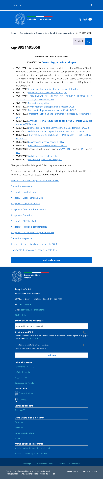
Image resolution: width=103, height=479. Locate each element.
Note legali (27, 463)
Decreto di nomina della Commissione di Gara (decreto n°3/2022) (58, 128)
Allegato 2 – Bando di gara (23, 192)
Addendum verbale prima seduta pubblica (47, 145)
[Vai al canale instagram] (84, 19)
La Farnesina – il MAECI (24, 366)
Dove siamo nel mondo (24, 382)
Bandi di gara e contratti (61, 32)
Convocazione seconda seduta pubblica (46, 142)
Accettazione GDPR (24, 332)
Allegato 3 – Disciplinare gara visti (27, 197)
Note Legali (34, 338)
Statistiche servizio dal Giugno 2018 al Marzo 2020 (35, 180)
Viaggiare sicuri (21, 377)
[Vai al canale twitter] (79, 19)
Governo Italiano (17, 5)
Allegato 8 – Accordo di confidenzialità (29, 226)
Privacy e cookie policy (44, 463)
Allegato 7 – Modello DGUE (23, 221)
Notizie (17, 438)
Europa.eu (22, 399)
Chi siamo (19, 421)
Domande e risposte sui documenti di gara (47, 92)
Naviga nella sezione (51, 260)
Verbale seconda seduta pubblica (43, 156)
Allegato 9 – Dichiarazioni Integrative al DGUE (32, 232)
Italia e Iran (19, 427)
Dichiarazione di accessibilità (69, 463)
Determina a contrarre (21, 186)
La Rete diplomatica (23, 372)
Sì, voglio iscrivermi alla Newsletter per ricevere (32, 344)
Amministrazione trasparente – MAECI (31, 453)
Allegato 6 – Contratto (21, 215)
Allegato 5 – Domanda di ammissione (28, 209)
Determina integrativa (38, 103)
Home (13, 32)
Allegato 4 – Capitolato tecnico (25, 203)
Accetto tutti (90, 471)
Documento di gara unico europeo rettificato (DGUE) (52, 110)
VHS (18, 152)
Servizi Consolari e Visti (24, 432)
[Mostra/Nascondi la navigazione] (5, 19)
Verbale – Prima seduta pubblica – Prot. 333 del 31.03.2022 (56, 131)
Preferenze (73, 471)
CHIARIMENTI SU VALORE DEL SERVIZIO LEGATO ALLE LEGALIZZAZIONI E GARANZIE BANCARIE (54, 97)
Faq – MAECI (20, 410)
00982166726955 (26, 304)
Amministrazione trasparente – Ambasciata (33, 448)
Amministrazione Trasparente (33, 32)
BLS (82, 149)
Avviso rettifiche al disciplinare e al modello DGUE (51, 106)
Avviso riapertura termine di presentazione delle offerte (54, 89)
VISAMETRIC (64, 149)
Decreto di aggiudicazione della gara (59, 62)
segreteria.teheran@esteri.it (32, 309)
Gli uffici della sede (22, 315)
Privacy (27, 338)
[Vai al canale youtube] (89, 19)
